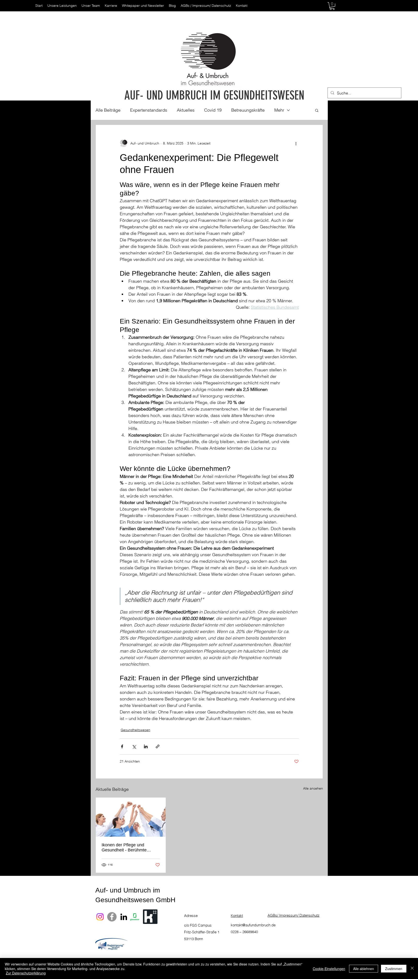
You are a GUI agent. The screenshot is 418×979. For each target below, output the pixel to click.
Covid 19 (213, 110)
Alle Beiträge (108, 110)
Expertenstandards (148, 110)
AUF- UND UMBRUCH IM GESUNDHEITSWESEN (214, 95)
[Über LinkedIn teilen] (145, 746)
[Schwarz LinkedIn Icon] (123, 916)
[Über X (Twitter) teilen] (134, 746)
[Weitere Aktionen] (296, 143)
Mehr (279, 110)
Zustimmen (393, 968)
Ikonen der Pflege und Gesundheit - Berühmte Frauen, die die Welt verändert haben (124, 847)
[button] (332, 6)
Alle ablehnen (363, 968)
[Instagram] (100, 916)
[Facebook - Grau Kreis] (112, 916)
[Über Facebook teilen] (122, 746)
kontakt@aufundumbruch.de (253, 925)
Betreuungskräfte (248, 110)
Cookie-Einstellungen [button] (329, 968)
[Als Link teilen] (157, 746)
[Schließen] (412, 968)
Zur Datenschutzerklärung (26, 973)
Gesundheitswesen (135, 730)
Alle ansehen (313, 788)
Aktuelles (185, 110)
